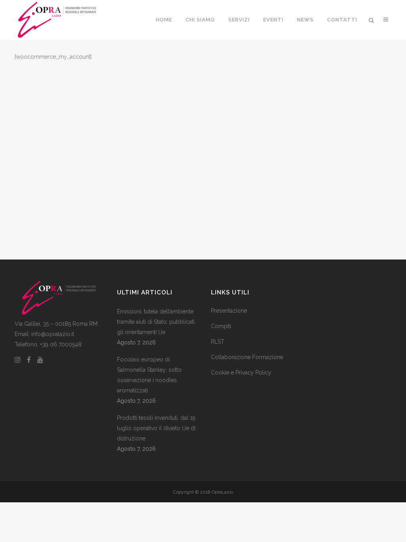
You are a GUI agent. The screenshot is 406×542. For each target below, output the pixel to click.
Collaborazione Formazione (247, 357)
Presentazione (229, 311)
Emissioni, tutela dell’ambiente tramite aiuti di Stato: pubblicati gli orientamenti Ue (156, 321)
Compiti (221, 326)
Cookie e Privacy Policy (241, 372)
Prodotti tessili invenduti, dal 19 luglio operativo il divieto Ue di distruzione (156, 428)
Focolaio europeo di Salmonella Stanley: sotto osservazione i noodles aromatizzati (149, 375)
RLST (217, 341)
